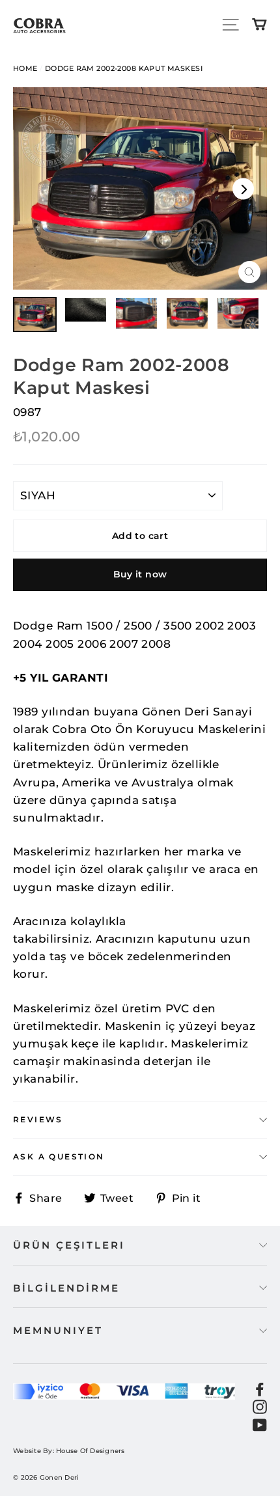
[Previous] (37, 188)
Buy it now (140, 574)
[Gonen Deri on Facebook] (260, 1389)
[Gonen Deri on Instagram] (260, 1406)
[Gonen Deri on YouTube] (260, 1424)
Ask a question (59, 1156)
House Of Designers (90, 1451)
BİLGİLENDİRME (66, 1288)
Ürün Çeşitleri (69, 1245)
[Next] (243, 188)
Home (25, 68)
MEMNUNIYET (58, 1330)
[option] (140, 188)
